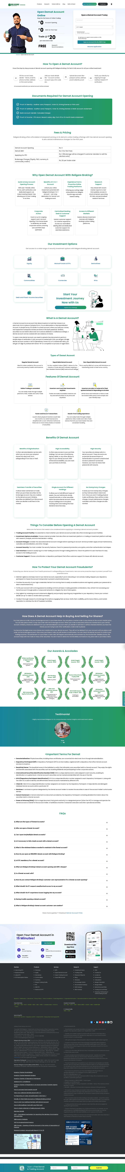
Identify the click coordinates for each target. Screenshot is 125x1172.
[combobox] (94, 27)
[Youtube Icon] (100, 1022)
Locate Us (97, 975)
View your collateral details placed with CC (27, 1093)
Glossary (77, 980)
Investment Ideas (80, 970)
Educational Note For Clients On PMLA (86, 998)
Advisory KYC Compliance (22, 1081)
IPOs (95, 280)
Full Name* (80, 20)
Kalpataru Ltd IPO (30, 1016)
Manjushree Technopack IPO (51, 1016)
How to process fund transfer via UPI (25, 1089)
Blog (64, 4)
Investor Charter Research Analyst (25, 1075)
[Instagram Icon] (103, 1022)
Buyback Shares (19, 972)
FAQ (96, 970)
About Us (16, 998)
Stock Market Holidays (81, 985)
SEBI (22, 1004)
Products (39, 4)
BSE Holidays (78, 989)
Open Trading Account (61, 975)
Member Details (19, 1111)
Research (46, 4)
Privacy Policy (37, 998)
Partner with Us (101, 998)
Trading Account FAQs (101, 989)
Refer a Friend (71, 4)
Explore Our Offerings (70, 307)
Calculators (98, 980)
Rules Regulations (58, 998)
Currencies (62, 280)
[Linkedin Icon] (97, 1022)
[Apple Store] (111, 1022)
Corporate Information (70, 998)
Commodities (29, 280)
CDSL (69, 1010)
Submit (99, 1168)
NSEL (37, 1004)
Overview (37, 970)
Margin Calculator (100, 982)
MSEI (34, 1004)
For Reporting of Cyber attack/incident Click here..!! (30, 1096)
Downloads (98, 977)
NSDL (65, 1010)
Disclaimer (30, 998)
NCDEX (29, 1004)
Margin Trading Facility (41, 982)
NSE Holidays (78, 987)
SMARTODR (97, 1004)
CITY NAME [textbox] (79, 27)
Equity (29, 263)
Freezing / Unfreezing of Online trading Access (101, 992)
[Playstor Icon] (108, 1022)
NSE (15, 1004)
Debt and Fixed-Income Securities (29, 297)
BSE (18, 1004)
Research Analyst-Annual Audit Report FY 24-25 (29, 1130)
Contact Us (98, 972)
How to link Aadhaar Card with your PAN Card (28, 1105)
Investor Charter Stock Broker (23, 1072)
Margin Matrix (98, 985)
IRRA (41, 1004)
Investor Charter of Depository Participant (27, 1078)
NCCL (16, 1006)
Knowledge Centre (80, 982)
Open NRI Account (60, 977)
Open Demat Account (61, 972)
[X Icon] (94, 1022)
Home (18, 54)
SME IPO (37, 987)
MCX (25, 1004)
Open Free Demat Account (89, 4)
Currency (37, 980)
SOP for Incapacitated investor (24, 1122)
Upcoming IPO (19, 970)
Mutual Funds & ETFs (62, 263)
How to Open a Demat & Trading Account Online (29, 1108)
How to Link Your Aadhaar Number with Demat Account (31, 1102)
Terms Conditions (47, 998)
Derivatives (95, 263)
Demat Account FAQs (74, 913)
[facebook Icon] (91, 1022)
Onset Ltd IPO (39, 1016)
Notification (23, 998)
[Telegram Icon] (106, 1022)
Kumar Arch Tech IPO (19, 1016)
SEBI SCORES (81, 1004)
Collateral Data (48, 1004)
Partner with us (56, 4)
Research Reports (80, 975)
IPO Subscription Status (21, 977)
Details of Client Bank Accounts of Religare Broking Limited (32, 1099)
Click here (17, 1057)
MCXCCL (55, 1004)
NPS (56, 970)
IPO (36, 985)
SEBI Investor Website (21, 1119)
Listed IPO (18, 975)
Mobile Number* (81, 32)
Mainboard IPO (39, 989)
